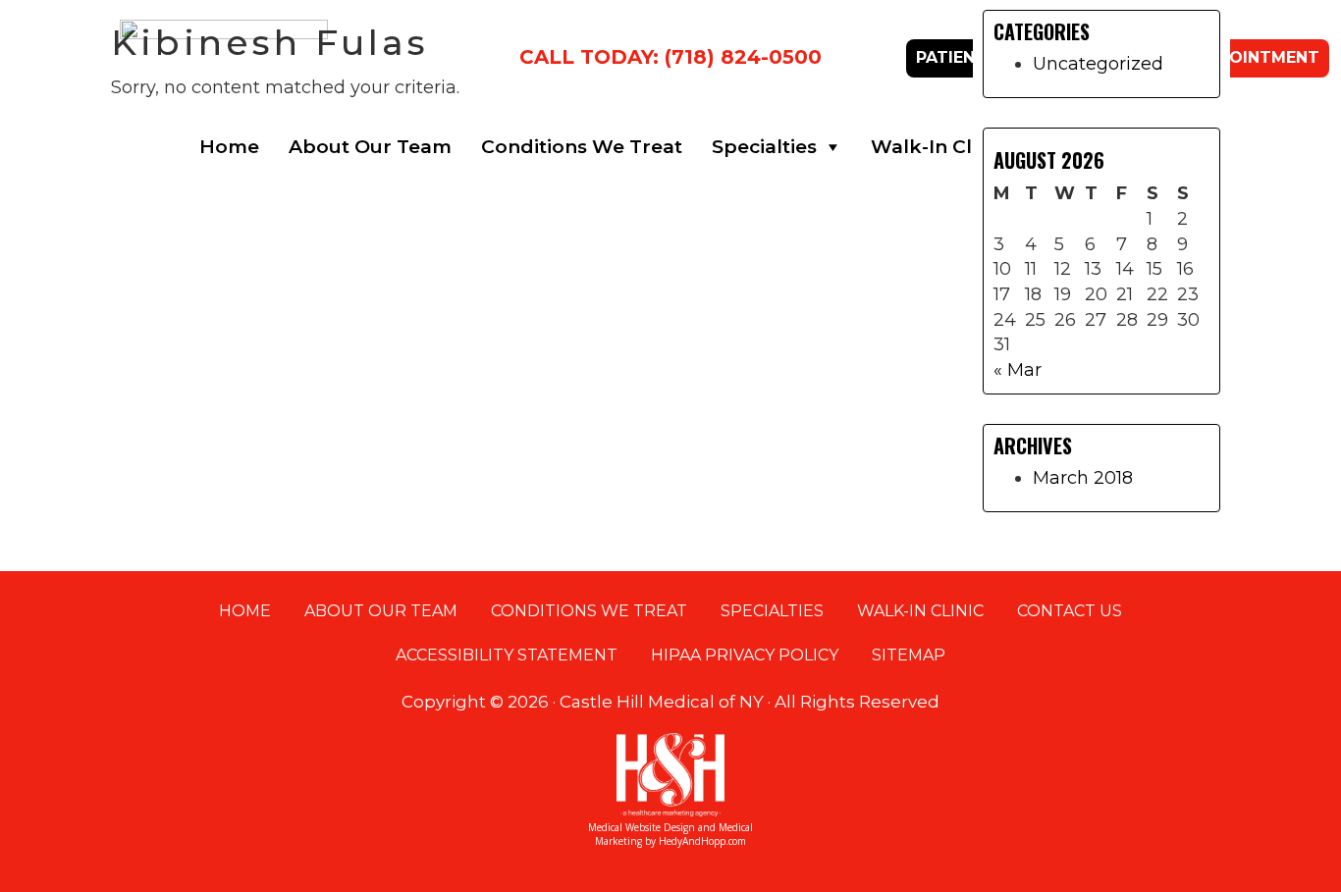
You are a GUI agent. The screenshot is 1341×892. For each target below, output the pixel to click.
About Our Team (370, 146)
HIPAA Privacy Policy (744, 655)
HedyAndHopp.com (702, 841)
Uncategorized (1098, 64)
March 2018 (1083, 478)
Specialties (764, 146)
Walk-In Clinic (938, 146)
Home (229, 146)
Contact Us (1069, 611)
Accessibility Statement (506, 655)
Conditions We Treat (581, 146)
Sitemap (908, 655)
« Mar (1017, 370)
